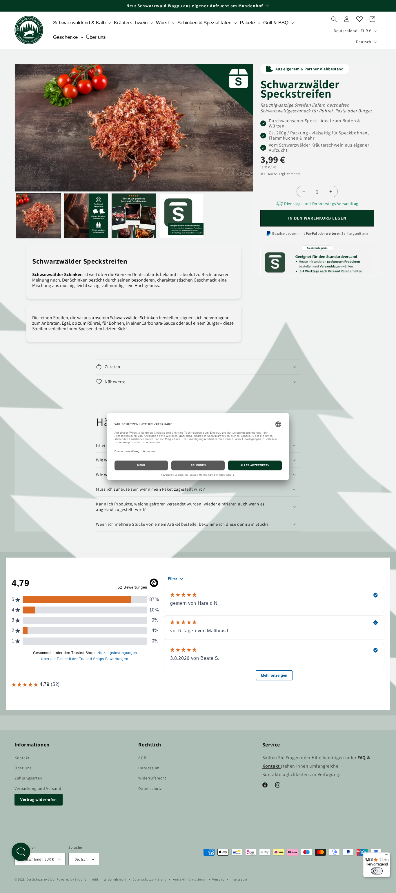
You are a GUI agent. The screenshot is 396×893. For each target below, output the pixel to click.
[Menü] (386, 855)
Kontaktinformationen (189, 879)
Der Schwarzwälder (41, 879)
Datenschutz (150, 788)
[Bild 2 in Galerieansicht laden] (86, 215)
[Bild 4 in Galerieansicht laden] (181, 215)
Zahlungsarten (28, 778)
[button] (334, 19)
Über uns (23, 767)
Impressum (148, 767)
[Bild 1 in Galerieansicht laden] (38, 215)
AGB (142, 757)
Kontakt (22, 757)
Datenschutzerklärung (149, 879)
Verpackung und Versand (37, 788)
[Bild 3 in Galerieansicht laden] (133, 215)
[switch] (377, 871)
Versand (218, 879)
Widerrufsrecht (152, 778)
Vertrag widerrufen (38, 799)
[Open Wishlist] (359, 19)
